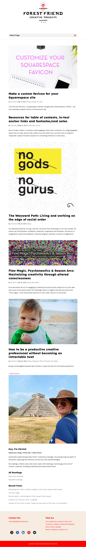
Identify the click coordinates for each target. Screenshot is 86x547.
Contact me (63, 530)
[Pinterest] (28, 532)
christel (14, 102)
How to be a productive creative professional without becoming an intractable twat (35, 353)
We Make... (36, 282)
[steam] (34, 532)
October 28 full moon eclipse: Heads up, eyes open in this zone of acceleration (38, 503)
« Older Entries (14, 374)
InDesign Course (34, 125)
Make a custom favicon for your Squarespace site (33, 95)
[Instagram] (11, 532)
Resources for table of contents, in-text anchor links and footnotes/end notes (39, 119)
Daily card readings (16, 476)
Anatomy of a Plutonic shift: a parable (23, 500)
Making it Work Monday (41, 361)
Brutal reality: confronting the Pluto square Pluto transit (30, 496)
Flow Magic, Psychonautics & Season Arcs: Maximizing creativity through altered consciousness (41, 274)
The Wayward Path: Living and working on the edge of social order (42, 217)
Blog (28, 102)
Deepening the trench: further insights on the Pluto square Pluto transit (35, 489)
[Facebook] (17, 532)
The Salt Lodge (14, 493)
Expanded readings (16, 480)
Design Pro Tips (37, 102)
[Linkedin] (23, 532)
